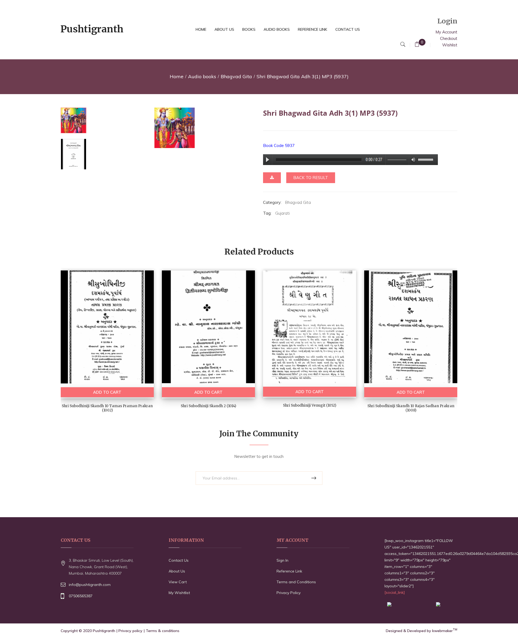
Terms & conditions (162, 630)
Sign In (282, 560)
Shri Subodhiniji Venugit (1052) (309, 405)
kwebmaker (444, 630)
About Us (177, 571)
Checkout (448, 38)
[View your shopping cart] (417, 44)
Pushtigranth (104, 630)
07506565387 (81, 596)
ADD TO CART (107, 392)
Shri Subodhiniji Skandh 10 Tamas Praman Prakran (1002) (107, 408)
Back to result (310, 177)
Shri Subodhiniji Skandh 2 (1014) (208, 406)
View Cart (178, 581)
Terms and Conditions (296, 581)
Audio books (202, 76)
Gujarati (282, 213)
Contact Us (179, 560)
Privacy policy (130, 630)
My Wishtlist (179, 592)
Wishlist (449, 44)
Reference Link (289, 571)
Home (176, 76)
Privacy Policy (289, 592)
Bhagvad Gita (236, 76)
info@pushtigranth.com (90, 584)
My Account (446, 32)
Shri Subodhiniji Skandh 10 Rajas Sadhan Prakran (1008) (410, 408)
